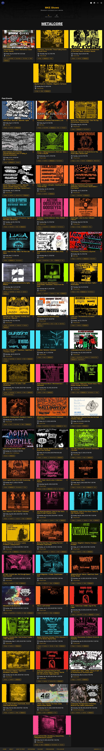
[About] (91, 3)
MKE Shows (52, 7)
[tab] (48, 16)
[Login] (101, 3)
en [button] (98, 3)
